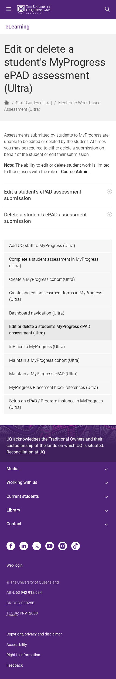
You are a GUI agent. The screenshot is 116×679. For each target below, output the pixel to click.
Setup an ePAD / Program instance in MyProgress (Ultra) (56, 404)
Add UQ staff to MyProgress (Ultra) (42, 245)
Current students (22, 496)
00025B (28, 603)
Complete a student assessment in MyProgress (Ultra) (53, 262)
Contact (13, 523)
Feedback (14, 665)
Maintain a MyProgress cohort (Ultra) (44, 360)
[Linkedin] (23, 546)
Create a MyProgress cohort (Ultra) (42, 279)
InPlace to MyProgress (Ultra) (37, 346)
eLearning (17, 26)
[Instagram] (62, 546)
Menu (8, 9)
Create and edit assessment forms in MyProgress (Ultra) (55, 296)
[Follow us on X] (36, 546)
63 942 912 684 (29, 592)
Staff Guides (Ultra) (34, 102)
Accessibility (16, 644)
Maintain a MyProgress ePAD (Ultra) (43, 373)
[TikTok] (75, 546)
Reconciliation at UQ (25, 452)
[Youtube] (49, 546)
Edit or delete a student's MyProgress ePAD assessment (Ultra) (49, 329)
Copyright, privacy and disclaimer (34, 634)
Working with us (21, 482)
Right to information (23, 655)
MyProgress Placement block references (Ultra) (53, 387)
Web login (14, 565)
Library (13, 510)
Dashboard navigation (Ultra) (36, 313)
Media (12, 468)
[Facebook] (10, 546)
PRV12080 (29, 613)
